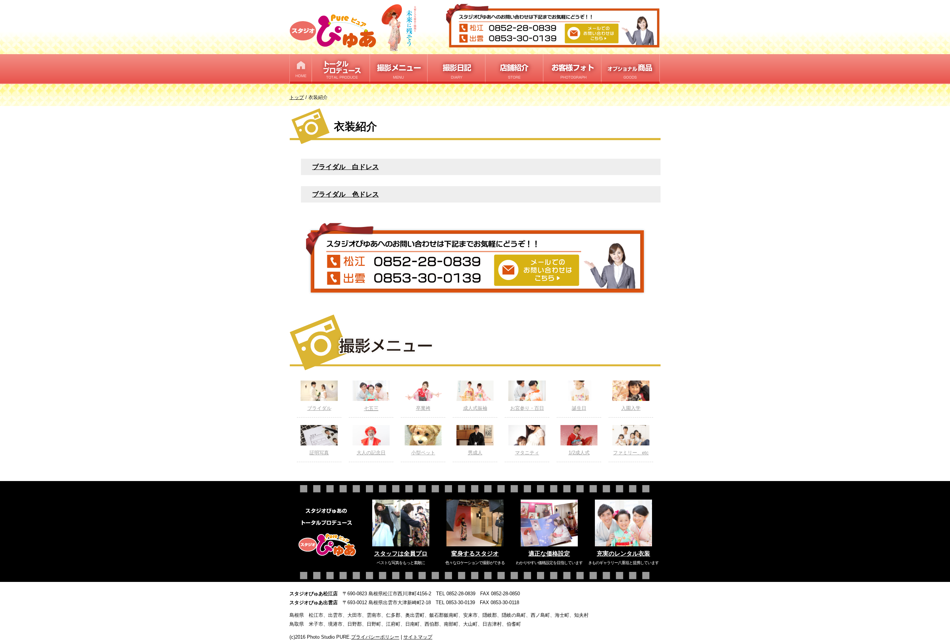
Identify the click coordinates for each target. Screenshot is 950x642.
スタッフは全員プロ (401, 553)
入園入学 (631, 408)
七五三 (371, 408)
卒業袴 (423, 408)
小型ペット (423, 452)
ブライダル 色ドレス (345, 194)
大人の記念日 (371, 452)
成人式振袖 (475, 408)
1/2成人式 (579, 452)
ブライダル (319, 408)
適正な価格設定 (549, 553)
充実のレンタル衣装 (623, 553)
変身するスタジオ (475, 553)
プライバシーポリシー (375, 637)
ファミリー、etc (631, 452)
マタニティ (527, 452)
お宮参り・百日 (527, 408)
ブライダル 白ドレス (345, 167)
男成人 (475, 452)
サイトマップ (417, 637)
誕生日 (579, 408)
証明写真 (319, 452)
